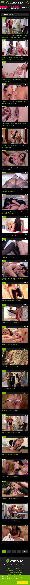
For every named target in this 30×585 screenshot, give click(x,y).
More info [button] (5, 582)
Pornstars (10, 570)
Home (10, 568)
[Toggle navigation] (2, 2)
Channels (18, 568)
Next (25, 551)
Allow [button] (22, 582)
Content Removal (15, 574)
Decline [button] (13, 582)
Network (20, 570)
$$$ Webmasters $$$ (15, 572)
